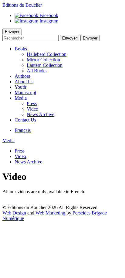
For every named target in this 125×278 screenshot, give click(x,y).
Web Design (14, 212)
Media (8, 140)
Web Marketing (50, 212)
